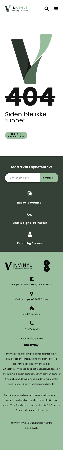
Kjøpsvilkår (37, 338)
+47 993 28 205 (31, 328)
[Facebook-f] (47, 263)
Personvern (25, 338)
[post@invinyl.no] (32, 308)
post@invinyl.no (31, 314)
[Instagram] (47, 269)
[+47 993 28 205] (32, 323)
